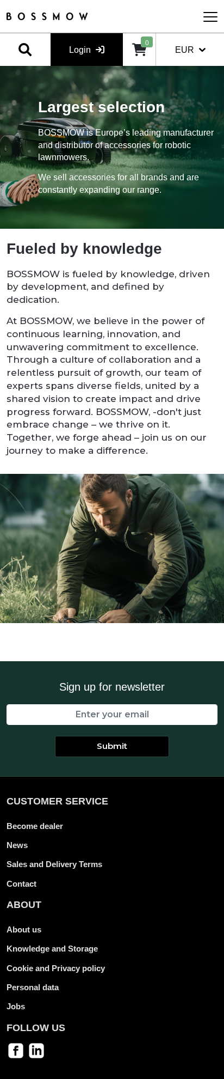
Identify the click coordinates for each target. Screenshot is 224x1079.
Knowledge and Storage (52, 948)
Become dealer (35, 826)
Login (81, 49)
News (17, 845)
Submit (112, 746)
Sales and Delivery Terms (54, 864)
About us (24, 929)
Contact (21, 883)
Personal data (33, 987)
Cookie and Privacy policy (56, 968)
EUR (185, 49)
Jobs (16, 1006)
